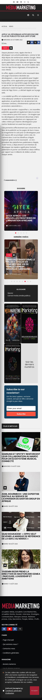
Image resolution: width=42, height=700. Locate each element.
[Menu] (38, 15)
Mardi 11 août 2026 (10, 584)
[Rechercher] (33, 15)
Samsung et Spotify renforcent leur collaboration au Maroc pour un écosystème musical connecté (21, 458)
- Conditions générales (10, 653)
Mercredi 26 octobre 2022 (13, 40)
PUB (9, 255)
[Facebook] (14, 2)
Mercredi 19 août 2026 (11, 466)
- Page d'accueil (8, 640)
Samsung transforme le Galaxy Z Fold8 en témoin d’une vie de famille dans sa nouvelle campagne (20, 264)
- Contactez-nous (8, 648)
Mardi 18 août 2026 (10, 506)
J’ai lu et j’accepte (14, 690)
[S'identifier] (28, 15)
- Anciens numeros (9, 664)
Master (10, 293)
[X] (28, 2)
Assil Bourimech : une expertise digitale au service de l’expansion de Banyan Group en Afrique (21, 497)
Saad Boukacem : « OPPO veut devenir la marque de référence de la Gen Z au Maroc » (21, 536)
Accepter (34, 690)
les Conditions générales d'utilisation (14, 690)
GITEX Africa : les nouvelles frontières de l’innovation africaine (21, 218)
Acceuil (4, 26)
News (11, 26)
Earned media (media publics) (19, 295)
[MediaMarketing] (21, 7)
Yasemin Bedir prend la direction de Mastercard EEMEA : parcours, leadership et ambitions (21, 575)
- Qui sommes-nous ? (10, 644)
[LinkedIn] (21, 2)
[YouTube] (17, 2)
